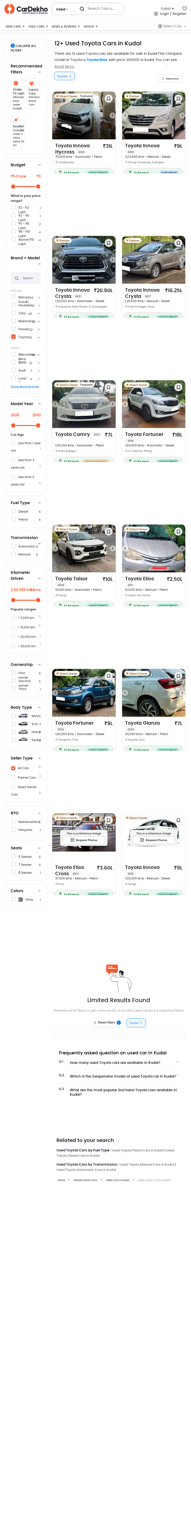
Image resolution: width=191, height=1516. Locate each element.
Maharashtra (29, 822)
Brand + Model (25, 258)
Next (113, 115)
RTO (15, 813)
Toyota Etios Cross (69, 870)
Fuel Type (20, 503)
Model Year (22, 404)
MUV (35, 716)
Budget (18, 165)
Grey (29, 899)
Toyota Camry (77, 434)
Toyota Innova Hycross (72, 149)
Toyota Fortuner (144, 437)
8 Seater (25, 872)
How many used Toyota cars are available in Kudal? (109, 1062)
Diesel (23, 511)
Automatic (26, 546)
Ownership (22, 665)
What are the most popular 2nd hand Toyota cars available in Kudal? (118, 1090)
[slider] (13, 186)
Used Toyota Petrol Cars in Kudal (138, 1150)
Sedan (37, 740)
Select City (172, 26)
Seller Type (22, 758)
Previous (55, 115)
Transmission (24, 538)
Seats (16, 848)
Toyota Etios (97, 60)
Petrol (23, 519)
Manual (24, 554)
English (166, 8)
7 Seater (25, 864)
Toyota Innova (142, 149)
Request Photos (86, 840)
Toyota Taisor (71, 582)
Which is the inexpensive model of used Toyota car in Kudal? (117, 1076)
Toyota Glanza (142, 726)
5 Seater (25, 857)
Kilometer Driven (20, 576)
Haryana (25, 830)
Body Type (21, 707)
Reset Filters (108, 1023)
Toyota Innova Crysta (72, 293)
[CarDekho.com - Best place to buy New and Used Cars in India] (26, 9)
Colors (17, 891)
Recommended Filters (26, 69)
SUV (35, 724)
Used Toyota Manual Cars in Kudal (147, 1164)
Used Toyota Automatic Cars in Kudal (86, 1170)
